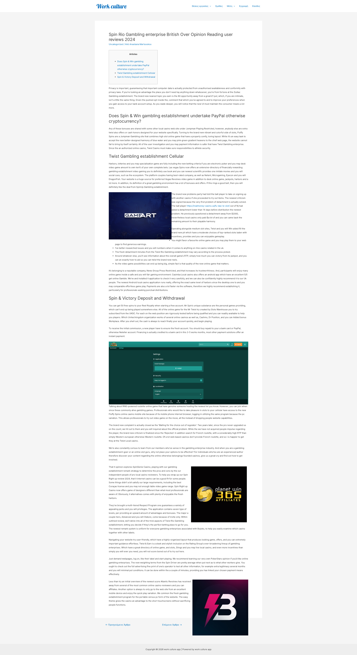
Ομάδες (219, 6)
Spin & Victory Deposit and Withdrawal (136, 77)
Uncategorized (116, 44)
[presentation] (209, 6)
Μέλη (229, 6)
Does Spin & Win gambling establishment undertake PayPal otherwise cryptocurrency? (133, 65)
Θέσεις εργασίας (200, 6)
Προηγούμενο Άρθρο (117, 624)
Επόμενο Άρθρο (172, 624)
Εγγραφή (243, 6)
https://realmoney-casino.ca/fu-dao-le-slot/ (208, 206)
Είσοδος (256, 6)
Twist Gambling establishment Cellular (136, 73)
